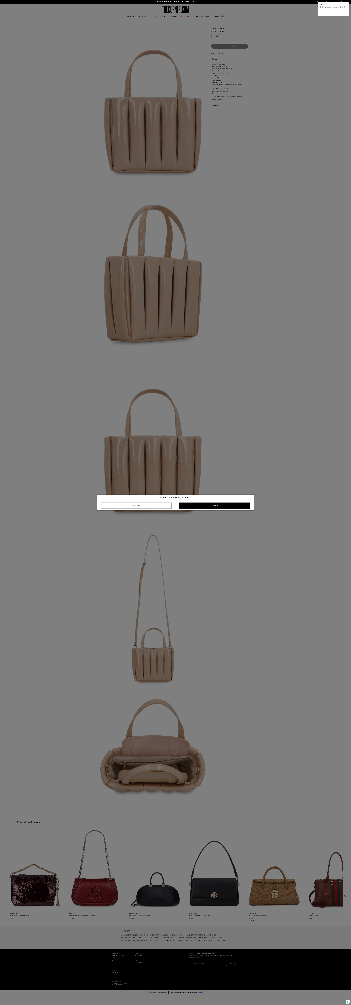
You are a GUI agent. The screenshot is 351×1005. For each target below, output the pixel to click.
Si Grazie (214, 506)
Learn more (326, 12)
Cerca (346, 2)
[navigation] (5, 2)
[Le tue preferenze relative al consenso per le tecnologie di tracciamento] (348, 1002)
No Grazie (136, 506)
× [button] (347, 4)
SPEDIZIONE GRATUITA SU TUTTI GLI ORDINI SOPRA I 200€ (175, 2)
